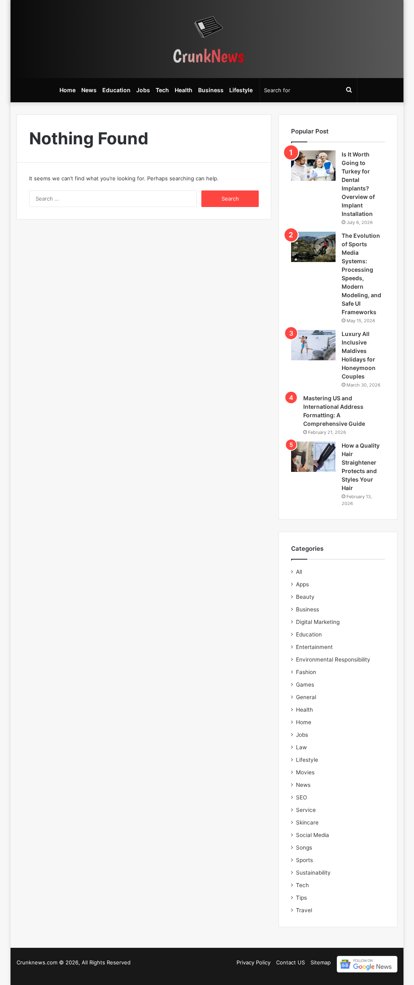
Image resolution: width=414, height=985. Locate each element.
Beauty (305, 597)
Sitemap (320, 962)
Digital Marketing (318, 622)
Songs (304, 847)
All (299, 572)
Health (183, 90)
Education (116, 90)
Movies (305, 772)
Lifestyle (241, 90)
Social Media (312, 835)
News (89, 90)
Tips (301, 897)
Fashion (306, 672)
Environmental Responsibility (333, 659)
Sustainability (313, 872)
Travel (304, 910)
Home (67, 90)
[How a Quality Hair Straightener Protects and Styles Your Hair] (313, 457)
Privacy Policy (253, 962)
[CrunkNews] (207, 39)
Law (301, 747)
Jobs (143, 90)
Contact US (290, 962)
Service (306, 810)
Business (211, 90)
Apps (302, 584)
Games (305, 684)
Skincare (307, 822)
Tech (162, 90)
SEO (301, 797)
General (306, 697)
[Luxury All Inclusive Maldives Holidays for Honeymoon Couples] (313, 345)
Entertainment (314, 647)
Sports (304, 860)
